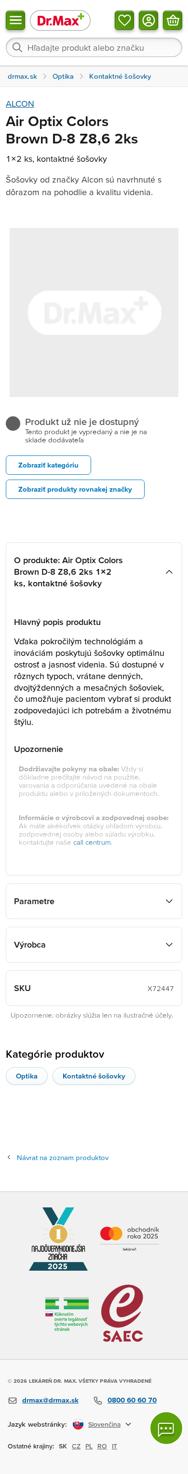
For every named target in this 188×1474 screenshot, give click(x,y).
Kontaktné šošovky (94, 1076)
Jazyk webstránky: (37, 1424)
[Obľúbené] (124, 20)
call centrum (92, 842)
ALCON (20, 104)
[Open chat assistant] (166, 1428)
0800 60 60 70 (132, 1400)
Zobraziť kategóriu (48, 465)
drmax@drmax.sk (50, 1400)
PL (89, 1446)
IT (114, 1446)
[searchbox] (94, 47)
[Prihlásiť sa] (148, 20)
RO (102, 1446)
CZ (76, 1446)
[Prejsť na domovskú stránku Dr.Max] (60, 20)
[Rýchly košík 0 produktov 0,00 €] (172, 20)
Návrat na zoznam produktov (62, 1157)
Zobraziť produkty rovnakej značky (75, 489)
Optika (27, 1076)
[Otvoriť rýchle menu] (15, 20)
